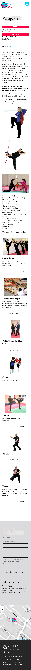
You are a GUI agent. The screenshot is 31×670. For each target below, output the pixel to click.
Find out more (13, 271)
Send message (12, 572)
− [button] (2, 609)
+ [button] (2, 607)
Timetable (14, 43)
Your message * (8, 546)
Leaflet (15, 639)
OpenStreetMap (22, 639)
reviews (11, 46)
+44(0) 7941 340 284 (11, 586)
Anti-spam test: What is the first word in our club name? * (14, 560)
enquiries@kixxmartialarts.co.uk (15, 588)
